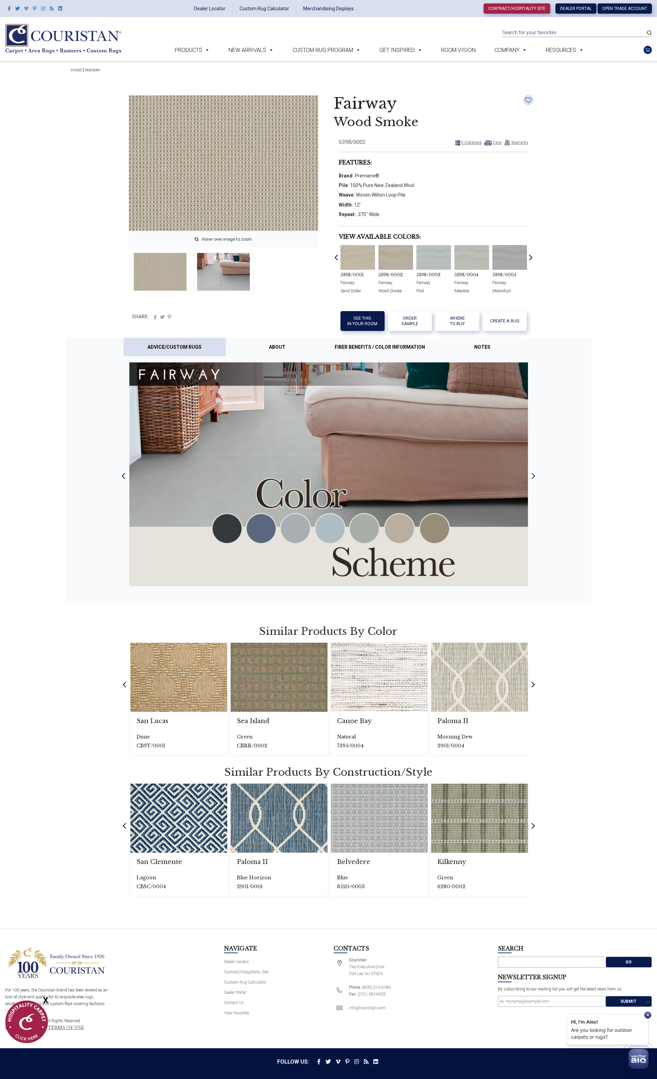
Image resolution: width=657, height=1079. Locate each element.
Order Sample (409, 321)
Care (497, 142)
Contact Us (234, 1002)
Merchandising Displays (328, 8)
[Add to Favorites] (528, 100)
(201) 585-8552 (372, 994)
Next (531, 257)
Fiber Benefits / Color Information (380, 347)
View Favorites (236, 1013)
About (277, 347)
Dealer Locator (210, 8)
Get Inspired (397, 50)
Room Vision (458, 50)
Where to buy (457, 321)
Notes (482, 347)
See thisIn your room (362, 321)
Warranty (519, 142)
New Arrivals (247, 50)
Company (506, 50)
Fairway (92, 70)
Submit (628, 1001)
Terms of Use (66, 1028)
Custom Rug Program (323, 50)
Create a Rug (504, 320)
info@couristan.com (367, 1007)
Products (188, 50)
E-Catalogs (471, 142)
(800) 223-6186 (376, 987)
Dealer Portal (576, 8)
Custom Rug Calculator (264, 8)
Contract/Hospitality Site (516, 8)
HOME (76, 70)
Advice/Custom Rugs (174, 347)
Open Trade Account (624, 8)
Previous (336, 257)
